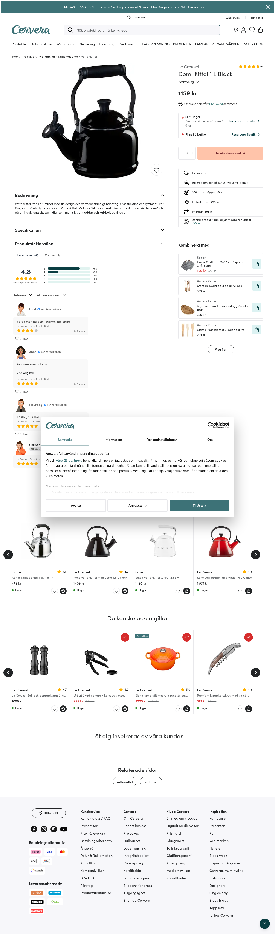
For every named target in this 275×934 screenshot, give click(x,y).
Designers (217, 885)
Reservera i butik (243, 134)
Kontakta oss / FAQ (95, 818)
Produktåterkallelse (96, 892)
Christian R (37, 445)
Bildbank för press (138, 885)
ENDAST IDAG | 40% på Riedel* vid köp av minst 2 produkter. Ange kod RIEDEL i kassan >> (134, 7)
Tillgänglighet (134, 892)
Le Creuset (151, 782)
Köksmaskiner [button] (42, 43)
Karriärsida (132, 870)
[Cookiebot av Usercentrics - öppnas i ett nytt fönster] (210, 425)
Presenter (217, 825)
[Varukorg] (260, 30)
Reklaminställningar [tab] (162, 439)
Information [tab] (113, 439)
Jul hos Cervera (221, 915)
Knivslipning (176, 862)
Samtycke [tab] (65, 439)
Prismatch (174, 833)
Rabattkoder (176, 877)
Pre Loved (126, 43)
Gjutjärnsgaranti (179, 855)
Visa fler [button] (221, 349)
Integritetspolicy (136, 855)
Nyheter (215, 848)
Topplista (216, 907)
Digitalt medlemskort (183, 825)
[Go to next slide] (255, 554)
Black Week (218, 855)
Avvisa (76, 505)
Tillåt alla (199, 505)
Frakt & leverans (93, 833)
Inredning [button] (107, 43)
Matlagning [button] (66, 43)
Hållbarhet (132, 840)
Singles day (218, 892)
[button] (70, 30)
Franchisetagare (136, 877)
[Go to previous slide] (8, 554)
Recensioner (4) (27, 255)
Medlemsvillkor (178, 870)
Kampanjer (204, 43)
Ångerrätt (88, 848)
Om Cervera (133, 818)
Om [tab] (210, 439)
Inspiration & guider (224, 862)
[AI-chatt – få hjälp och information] (265, 924)
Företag (87, 885)
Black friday (218, 900)
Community (53, 255)
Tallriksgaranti (178, 848)
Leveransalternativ (242, 121)
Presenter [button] (182, 43)
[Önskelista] (252, 30)
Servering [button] (87, 43)
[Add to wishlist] (156, 170)
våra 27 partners (69, 460)
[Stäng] (268, 6)
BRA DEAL (88, 877)
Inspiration (253, 43)
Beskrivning (186, 82)
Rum (213, 833)
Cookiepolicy (134, 862)
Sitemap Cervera (137, 900)
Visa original (25, 373)
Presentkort (89, 825)
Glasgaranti (176, 840)
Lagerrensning (156, 43)
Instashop (217, 877)
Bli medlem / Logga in (184, 818)
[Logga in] (244, 30)
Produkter (19, 43)
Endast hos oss (135, 825)
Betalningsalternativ (96, 840)
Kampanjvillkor (92, 870)
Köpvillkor (88, 862)
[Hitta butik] (236, 30)
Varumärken (228, 43)
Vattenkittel (125, 782)
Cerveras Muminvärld (226, 870)
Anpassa (135, 505)
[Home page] (31, 32)
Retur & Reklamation (97, 855)
